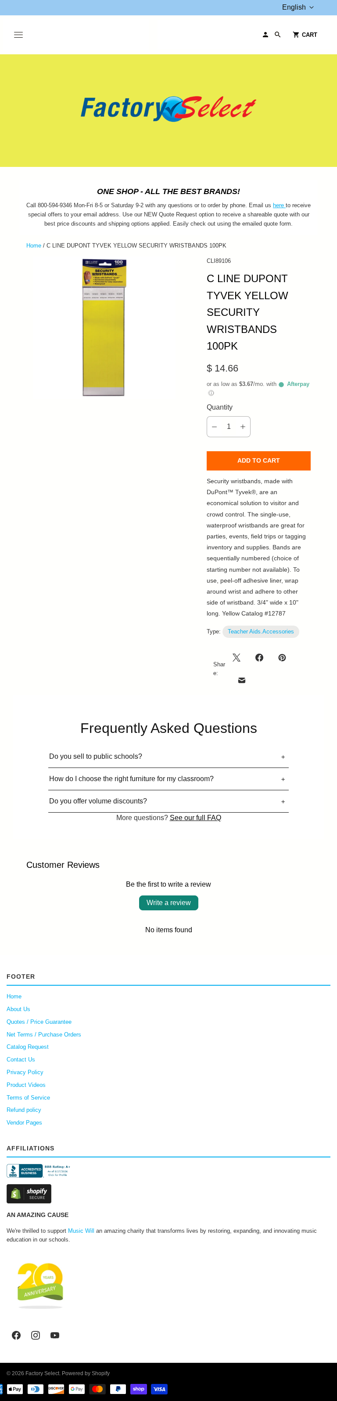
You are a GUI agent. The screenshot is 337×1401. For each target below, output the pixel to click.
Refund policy (24, 1110)
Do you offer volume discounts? (98, 801)
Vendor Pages (24, 1122)
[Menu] (18, 34)
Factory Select (42, 1373)
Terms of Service (28, 1097)
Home (33, 245)
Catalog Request (28, 1047)
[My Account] (265, 34)
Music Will (81, 1231)
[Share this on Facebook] (259, 657)
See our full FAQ (195, 817)
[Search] (278, 34)
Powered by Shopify (86, 1373)
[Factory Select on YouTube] (55, 1335)
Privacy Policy (25, 1072)
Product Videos (26, 1085)
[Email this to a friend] (242, 680)
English (294, 7)
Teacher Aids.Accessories (261, 631)
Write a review (169, 902)
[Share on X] (239, 657)
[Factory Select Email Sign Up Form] (285, 205)
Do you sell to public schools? (95, 756)
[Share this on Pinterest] (282, 657)
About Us (18, 1009)
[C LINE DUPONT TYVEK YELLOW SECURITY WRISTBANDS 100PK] (104, 328)
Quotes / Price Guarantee (39, 1022)
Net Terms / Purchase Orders (44, 1034)
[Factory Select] (168, 110)
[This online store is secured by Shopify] (168, 1193)
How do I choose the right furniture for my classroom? (131, 778)
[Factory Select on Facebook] (16, 1335)
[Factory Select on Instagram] (35, 1335)
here (278, 205)
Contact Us (21, 1059)
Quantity (220, 407)
